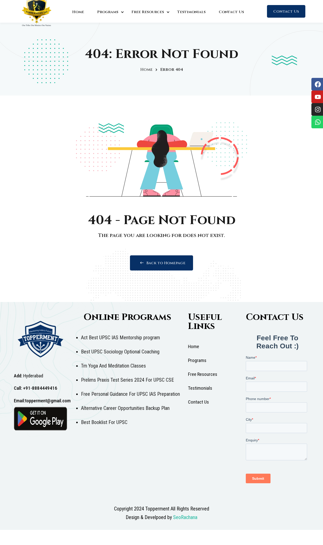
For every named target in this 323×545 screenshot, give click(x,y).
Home (78, 12)
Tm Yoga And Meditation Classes (113, 366)
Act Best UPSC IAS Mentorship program (120, 338)
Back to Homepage (165, 263)
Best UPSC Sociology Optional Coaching (120, 352)
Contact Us (231, 12)
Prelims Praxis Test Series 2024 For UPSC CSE (127, 380)
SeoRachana (185, 517)
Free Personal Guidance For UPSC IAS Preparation (130, 394)
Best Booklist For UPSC (104, 422)
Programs (107, 12)
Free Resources (147, 12)
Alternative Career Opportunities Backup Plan (125, 408)
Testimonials (191, 12)
